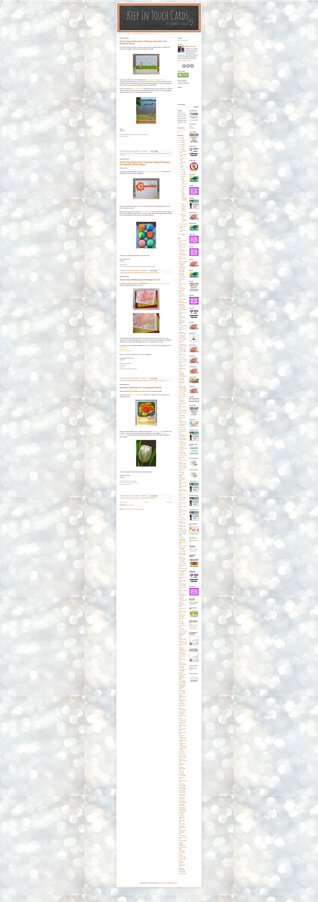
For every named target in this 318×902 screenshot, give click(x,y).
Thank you (182, 777)
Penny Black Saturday (182, 584)
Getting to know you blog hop (183, 448)
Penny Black (182, 580)
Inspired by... (182, 494)
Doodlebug (182, 410)
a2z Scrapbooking (182, 257)
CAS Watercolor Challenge (182, 321)
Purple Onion (182, 625)
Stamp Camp (182, 715)
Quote (180, 629)
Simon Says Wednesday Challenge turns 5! (140, 280)
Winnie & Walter (181, 869)
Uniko (180, 835)
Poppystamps (182, 611)
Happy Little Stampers (182, 466)
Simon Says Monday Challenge (182, 676)
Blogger (176, 883)
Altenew (181, 277)
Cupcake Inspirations (182, 382)
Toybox (181, 823)
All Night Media (181, 274)
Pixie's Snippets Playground (182, 603)
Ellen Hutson (182, 417)
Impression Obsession (182, 478)
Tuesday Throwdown (182, 826)
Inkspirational (182, 486)
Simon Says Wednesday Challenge (150, 272)
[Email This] (151, 151)
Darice (181, 392)
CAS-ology (182, 325)
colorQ (181, 357)
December (183, 151)
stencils (157, 380)
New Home (182, 568)
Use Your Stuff (183, 837)
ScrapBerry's (182, 659)
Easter (125, 153)
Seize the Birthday (181, 663)
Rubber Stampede (182, 641)
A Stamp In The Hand (182, 254)
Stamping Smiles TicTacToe (181, 737)
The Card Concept (181, 784)
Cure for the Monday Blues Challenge (183, 387)
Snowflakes (182, 705)
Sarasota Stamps (181, 653)
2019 (180, 138)
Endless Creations (181, 421)
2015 (180, 147)
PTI (180, 623)
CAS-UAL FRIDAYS (181, 333)
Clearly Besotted (181, 348)
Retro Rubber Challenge (182, 633)
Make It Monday (181, 522)
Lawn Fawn (182, 514)
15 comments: (144, 495)
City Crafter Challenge (182, 345)
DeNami (181, 394)
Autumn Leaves (181, 287)
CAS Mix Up (182, 312)
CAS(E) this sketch (182, 336)
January (183, 230)
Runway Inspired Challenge (181, 649)
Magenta (181, 519)
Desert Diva (182, 396)
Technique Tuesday (182, 774)
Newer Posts (123, 502)
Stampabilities (182, 725)
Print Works (182, 618)
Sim (180, 672)
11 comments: (143, 378)
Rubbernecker (183, 644)
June (182, 171)
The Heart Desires (181, 794)
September (184, 162)
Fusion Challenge (181, 442)
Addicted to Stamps (182, 267)
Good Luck (182, 455)
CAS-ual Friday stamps (183, 328)
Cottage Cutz (182, 368)
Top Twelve (182, 820)
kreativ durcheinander (183, 510)
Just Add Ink (182, 499)
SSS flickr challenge (181, 709)
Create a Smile (181, 378)
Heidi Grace (182, 469)
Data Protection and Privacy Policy (141, 33)
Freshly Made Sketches (182, 439)
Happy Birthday (127, 272)
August (183, 165)
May (182, 174)
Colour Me (182, 359)
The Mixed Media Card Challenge (182, 809)
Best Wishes (182, 295)
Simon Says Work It (182, 691)
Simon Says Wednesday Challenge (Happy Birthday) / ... (184, 196)
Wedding (181, 859)
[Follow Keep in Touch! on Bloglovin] (184, 83)
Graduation (182, 457)
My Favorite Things (182, 553)
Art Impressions (182, 283)
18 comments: (144, 270)
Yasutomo (181, 873)
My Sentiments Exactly (182, 558)
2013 (180, 234)
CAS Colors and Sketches (182, 308)
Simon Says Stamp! (182, 681)
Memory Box (137, 498)
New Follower (182, 565)
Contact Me (127, 33)
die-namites (182, 403)
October (183, 158)
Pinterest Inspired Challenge (181, 599)
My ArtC (181, 551)
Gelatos (181, 445)
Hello (180, 472)
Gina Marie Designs (182, 452)
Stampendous (182, 729)
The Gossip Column (182, 791)
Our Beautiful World (152, 153)
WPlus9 (181, 871)
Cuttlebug (181, 390)
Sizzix (180, 703)
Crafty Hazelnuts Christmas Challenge (181, 374)
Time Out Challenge (181, 816)
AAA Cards (182, 261)
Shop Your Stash (182, 666)
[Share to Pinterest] (157, 151)
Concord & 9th (183, 361)
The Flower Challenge (182, 788)
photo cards (153, 498)
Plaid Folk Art (182, 608)
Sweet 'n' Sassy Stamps (183, 759)
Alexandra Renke (181, 271)
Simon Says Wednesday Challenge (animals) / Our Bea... (184, 184)
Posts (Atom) (130, 505)
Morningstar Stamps (182, 539)
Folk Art (181, 427)
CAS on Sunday (181, 316)
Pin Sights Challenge (181, 594)
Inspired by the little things (183, 490)
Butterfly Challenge (128, 498)
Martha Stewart (143, 153)
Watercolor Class (182, 851)
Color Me (181, 351)
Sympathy (181, 763)
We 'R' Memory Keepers (181, 855)
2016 (180, 144)
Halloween (182, 460)
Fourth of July (182, 431)
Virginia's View (162, 380)
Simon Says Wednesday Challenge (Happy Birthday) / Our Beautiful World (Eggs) (145, 163)
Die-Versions (182, 406)
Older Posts (169, 502)
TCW (180, 772)
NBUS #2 (181, 563)
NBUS (180, 561)
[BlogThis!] (152, 151)
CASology (181, 339)
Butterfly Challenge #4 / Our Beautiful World (140, 387)
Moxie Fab (134, 380)
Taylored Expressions (182, 768)
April (182, 176)
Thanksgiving (182, 780)
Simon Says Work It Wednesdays (182, 695)
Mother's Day (182, 542)
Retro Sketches (181, 638)
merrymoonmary (162, 883)
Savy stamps (182, 656)
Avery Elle (181, 290)
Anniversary (182, 279)
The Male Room (181, 805)
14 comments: (144, 151)
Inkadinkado (136, 153)
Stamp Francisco (181, 719)
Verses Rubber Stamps (181, 844)
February (183, 226)
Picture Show (182, 590)
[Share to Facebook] (156, 151)
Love (180, 517)
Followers (181, 429)
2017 (180, 142)
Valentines (182, 840)
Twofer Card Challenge (182, 831)
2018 (180, 140)
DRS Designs (182, 412)
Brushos (181, 299)
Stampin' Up (182, 732)
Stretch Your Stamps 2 (182, 756)
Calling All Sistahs (181, 305)
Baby (180, 294)
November (183, 155)
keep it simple (127, 380)
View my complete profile (184, 60)
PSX (180, 621)
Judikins (181, 497)
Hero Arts (130, 153)
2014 (180, 149)
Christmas (181, 341)
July (182, 169)
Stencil (181, 751)
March (183, 224)
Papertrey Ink (182, 577)
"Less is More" (183, 240)
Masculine (181, 531)
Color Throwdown (182, 353)
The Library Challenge (182, 801)
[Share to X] (154, 151)
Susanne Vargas (191, 46)
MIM (180, 537)
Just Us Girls (182, 502)
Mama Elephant (181, 525)
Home (119, 33)
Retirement (182, 631)
